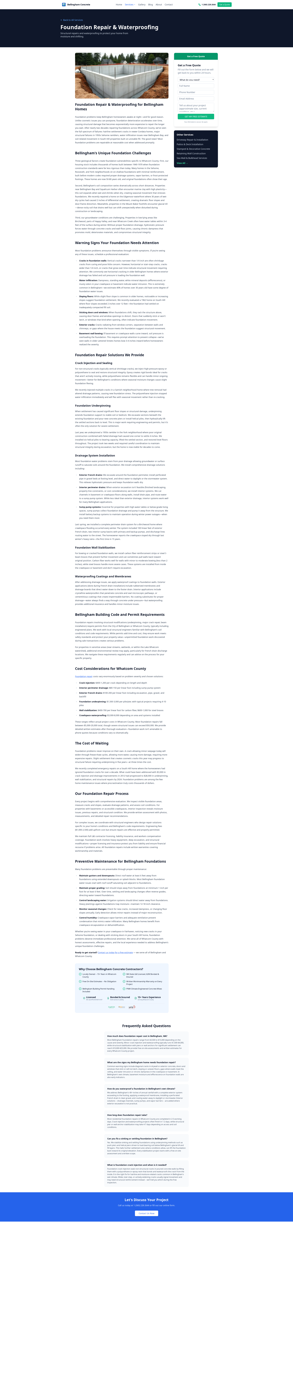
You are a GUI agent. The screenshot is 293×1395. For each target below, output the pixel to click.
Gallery (141, 4)
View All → (182, 163)
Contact (169, 4)
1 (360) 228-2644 (209, 4)
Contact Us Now (146, 1213)
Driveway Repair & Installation (192, 139)
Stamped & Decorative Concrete (193, 148)
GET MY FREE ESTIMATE (196, 116)
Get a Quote (224, 4)
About (159, 4)
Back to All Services (73, 20)
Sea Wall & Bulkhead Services (192, 158)
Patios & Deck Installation (190, 144)
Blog (150, 4)
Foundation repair (83, 676)
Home (119, 4)
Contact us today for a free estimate (115, 952)
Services (129, 4)
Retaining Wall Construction (191, 153)
